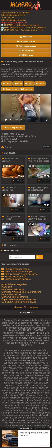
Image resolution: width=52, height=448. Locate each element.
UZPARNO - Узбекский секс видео (21, 25)
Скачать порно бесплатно (14, 297)
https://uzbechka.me (11, 294)
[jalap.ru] (26, 5)
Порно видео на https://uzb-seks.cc (18, 299)
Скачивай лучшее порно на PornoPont (21, 292)
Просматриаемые (27, 46)
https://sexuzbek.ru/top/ (12, 289)
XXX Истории (27, 55)
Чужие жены (11, 89)
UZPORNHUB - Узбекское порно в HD (23, 30)
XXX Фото (27, 37)
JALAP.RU (24, 312)
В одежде (27, 89)
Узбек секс (6, 287)
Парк (30, 83)
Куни (19, 83)
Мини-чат (18, 307)
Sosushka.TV (8, 17)
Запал (8, 83)
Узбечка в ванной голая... (17, 269)
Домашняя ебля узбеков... (17, 279)
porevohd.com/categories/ (14, 284)
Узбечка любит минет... (15, 276)
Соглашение (31, 307)
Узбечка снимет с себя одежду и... (21, 274)
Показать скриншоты (13, 127)
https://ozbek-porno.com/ (13, 15)
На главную (10, 245)
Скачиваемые (27, 50)
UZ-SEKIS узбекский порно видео (18, 302)
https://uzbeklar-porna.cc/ (13, 20)
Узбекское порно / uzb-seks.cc (16, 12)
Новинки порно (27, 41)
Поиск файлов (11, 250)
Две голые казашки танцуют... (19, 271)
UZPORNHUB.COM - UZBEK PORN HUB (25, 27)
